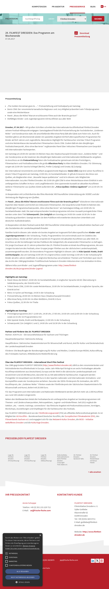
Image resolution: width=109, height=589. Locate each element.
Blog (92, 6)
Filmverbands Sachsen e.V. (17, 419)
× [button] (40, 535)
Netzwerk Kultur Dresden (64, 419)
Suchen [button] (98, 19)
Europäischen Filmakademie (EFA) (79, 416)
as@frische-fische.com (40, 510)
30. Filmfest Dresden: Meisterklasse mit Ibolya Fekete (94, 459)
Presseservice (77, 6)
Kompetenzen (39, 6)
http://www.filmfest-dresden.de (57, 365)
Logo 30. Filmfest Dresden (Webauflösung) (46, 458)
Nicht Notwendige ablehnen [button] (22, 577)
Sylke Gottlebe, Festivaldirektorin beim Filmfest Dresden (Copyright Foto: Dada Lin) (63, 460)
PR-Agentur (58, 6)
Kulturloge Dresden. (40, 422)
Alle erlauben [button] (22, 571)
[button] (6, 553)
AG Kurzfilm (21, 416)
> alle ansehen (94, 472)
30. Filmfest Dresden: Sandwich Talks (79, 457)
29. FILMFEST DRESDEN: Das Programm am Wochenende (29, 34)
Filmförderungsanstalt (49, 413)
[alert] (23, 559)
